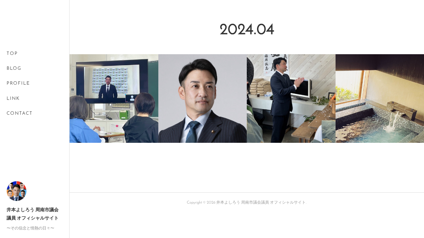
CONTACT (20, 113)
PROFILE (18, 83)
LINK (13, 98)
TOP (12, 53)
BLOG (14, 68)
